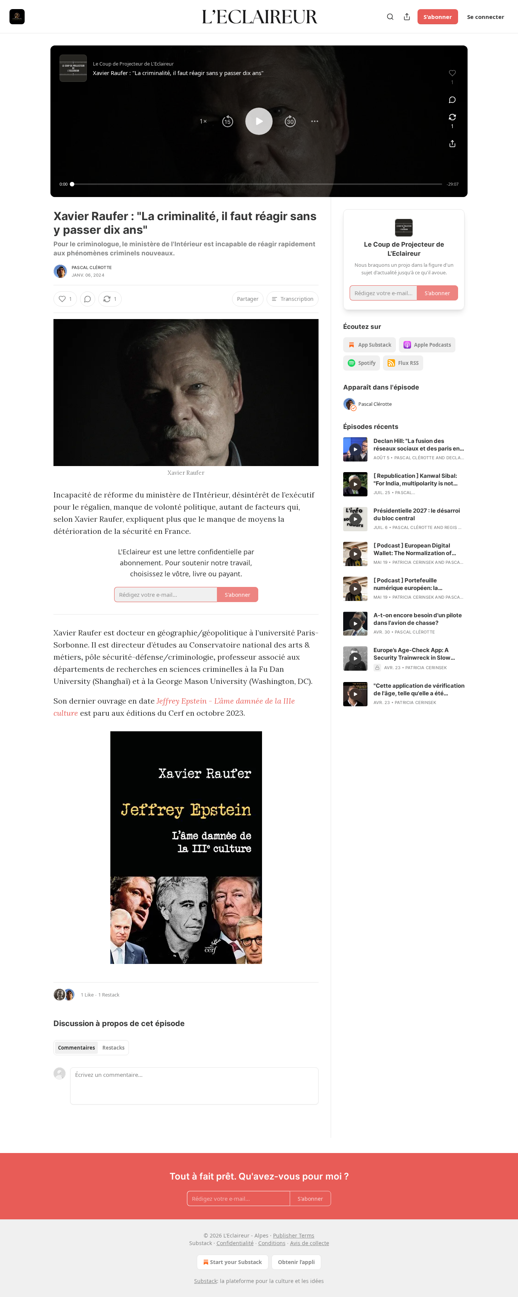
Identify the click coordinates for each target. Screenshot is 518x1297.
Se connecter (485, 16)
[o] (355, 449)
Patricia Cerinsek (413, 562)
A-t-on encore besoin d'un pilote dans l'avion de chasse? (418, 619)
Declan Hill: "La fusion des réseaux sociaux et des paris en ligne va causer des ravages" (417, 444)
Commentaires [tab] (76, 1047)
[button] (203, 121)
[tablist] (91, 1047)
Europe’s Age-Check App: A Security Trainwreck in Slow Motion (412, 654)
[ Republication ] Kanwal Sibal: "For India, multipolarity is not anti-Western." (415, 479)
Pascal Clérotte (92, 267)
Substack (205, 1280)
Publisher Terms (293, 1235)
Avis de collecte (309, 1243)
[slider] (257, 184)
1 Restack (108, 994)
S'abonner (438, 16)
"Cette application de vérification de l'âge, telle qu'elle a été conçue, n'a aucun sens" (419, 689)
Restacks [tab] (113, 1047)
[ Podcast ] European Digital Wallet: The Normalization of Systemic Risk (413, 549)
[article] (404, 449)
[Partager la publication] (406, 16)
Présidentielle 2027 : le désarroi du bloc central (417, 514)
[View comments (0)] (452, 99)
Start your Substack (236, 1262)
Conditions (272, 1243)
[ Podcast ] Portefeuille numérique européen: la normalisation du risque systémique (406, 584)
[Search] (390, 16)
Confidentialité (235, 1243)
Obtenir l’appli (296, 1262)
